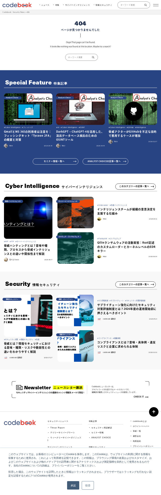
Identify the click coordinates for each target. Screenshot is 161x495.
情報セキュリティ (104, 5)
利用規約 (137, 441)
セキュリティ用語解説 (101, 428)
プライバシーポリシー (143, 446)
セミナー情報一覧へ (54, 161)
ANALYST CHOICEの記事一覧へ (104, 161)
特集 (57, 5)
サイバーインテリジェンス (77, 5)
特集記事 (93, 421)
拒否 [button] (87, 485)
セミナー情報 (97, 433)
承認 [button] (73, 485)
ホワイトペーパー (141, 426)
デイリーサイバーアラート (62, 433)
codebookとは (140, 421)
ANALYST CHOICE (101, 438)
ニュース (45, 5)
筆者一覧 (137, 431)
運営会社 (137, 436)
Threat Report (57, 428)
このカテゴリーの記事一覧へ (134, 186)
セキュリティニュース (58, 421)
